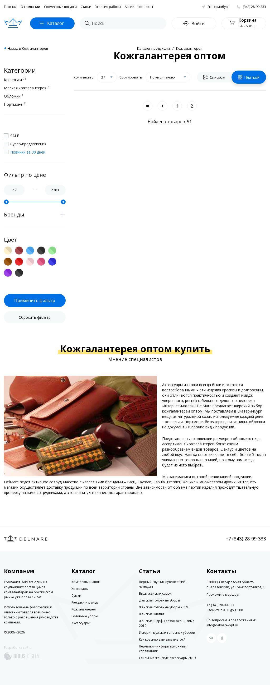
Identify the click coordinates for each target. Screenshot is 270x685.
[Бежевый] (8, 250)
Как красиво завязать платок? (162, 639)
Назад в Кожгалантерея (28, 48)
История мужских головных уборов (167, 632)
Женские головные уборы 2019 (163, 607)
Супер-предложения (28, 144)
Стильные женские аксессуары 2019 (167, 658)
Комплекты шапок (85, 582)
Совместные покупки (60, 6)
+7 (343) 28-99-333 (246, 538)
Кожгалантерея (189, 48)
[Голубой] (30, 250)
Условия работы (108, 6)
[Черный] (19, 273)
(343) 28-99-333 (254, 6)
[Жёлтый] (41, 250)
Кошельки (15, 79)
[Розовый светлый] (30, 262)
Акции (129, 6)
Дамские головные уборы (159, 600)
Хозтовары (79, 588)
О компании (30, 6)
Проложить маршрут (222, 595)
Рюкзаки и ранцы (85, 602)
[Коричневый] (8, 262)
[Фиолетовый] (8, 273)
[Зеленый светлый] (52, 250)
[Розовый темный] (41, 262)
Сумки (76, 595)
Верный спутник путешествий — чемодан (164, 584)
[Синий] (52, 262)
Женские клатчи (151, 614)
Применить (34, 300)
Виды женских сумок (155, 593)
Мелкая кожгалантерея (27, 87)
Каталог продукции (153, 48)
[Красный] (19, 262)
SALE (14, 135)
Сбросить (35, 317)
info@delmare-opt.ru (222, 625)
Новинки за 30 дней (27, 152)
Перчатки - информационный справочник (162, 648)
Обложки (13, 96)
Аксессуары (80, 623)
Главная (10, 6)
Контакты (145, 6)
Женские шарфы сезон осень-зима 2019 (166, 623)
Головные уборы (84, 616)
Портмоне (15, 104)
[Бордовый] (19, 250)
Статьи (86, 6)
